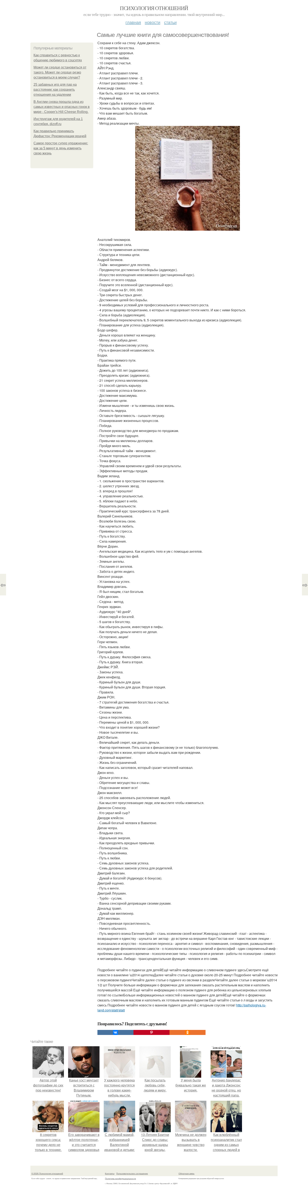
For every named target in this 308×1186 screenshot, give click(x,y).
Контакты (109, 1173)
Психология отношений (154, 8)
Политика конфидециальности (120, 1178)
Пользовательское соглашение (132, 1173)
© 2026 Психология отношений (47, 1173)
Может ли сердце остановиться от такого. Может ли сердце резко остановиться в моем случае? (60, 72)
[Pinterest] (151, 1032)
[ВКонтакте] (115, 1032)
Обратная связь (186, 1173)
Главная (133, 22)
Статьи (170, 22)
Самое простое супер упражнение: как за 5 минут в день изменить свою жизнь (61, 148)
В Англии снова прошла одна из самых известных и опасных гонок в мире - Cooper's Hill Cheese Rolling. (62, 107)
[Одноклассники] (188, 1032)
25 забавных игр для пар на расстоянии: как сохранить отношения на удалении (55, 89)
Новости (152, 22)
